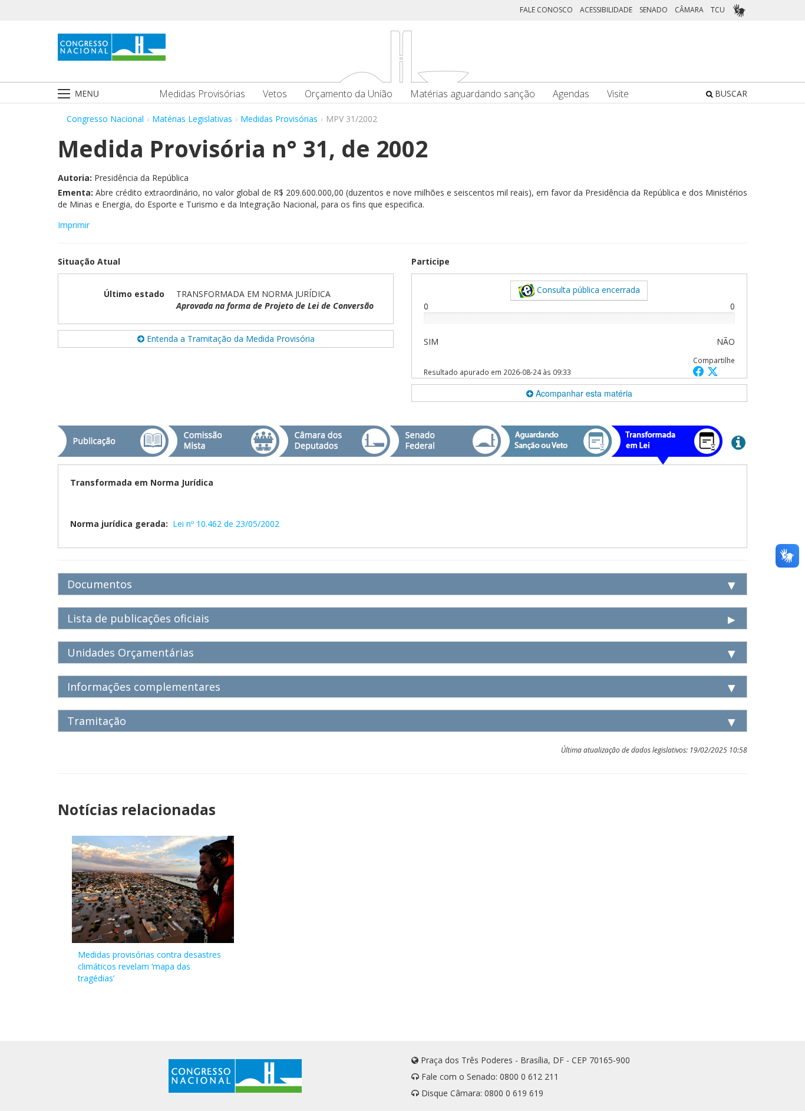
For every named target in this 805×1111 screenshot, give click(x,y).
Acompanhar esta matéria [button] (582, 393)
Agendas (571, 94)
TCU (718, 10)
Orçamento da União (348, 94)
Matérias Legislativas (192, 118)
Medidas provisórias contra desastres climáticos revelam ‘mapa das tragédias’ (149, 966)
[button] (700, 371)
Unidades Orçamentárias (130, 652)
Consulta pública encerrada (587, 289)
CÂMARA (689, 10)
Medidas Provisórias (202, 94)
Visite (618, 94)
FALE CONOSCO (546, 10)
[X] (712, 371)
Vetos (275, 94)
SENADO (653, 10)
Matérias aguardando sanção (472, 94)
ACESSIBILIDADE (606, 10)
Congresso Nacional (105, 118)
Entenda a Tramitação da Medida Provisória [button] (229, 338)
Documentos (99, 584)
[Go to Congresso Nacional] (112, 47)
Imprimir (74, 224)
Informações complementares (143, 687)
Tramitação (96, 721)
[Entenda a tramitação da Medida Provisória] (738, 442)
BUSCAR (729, 93)
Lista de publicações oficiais (138, 618)
